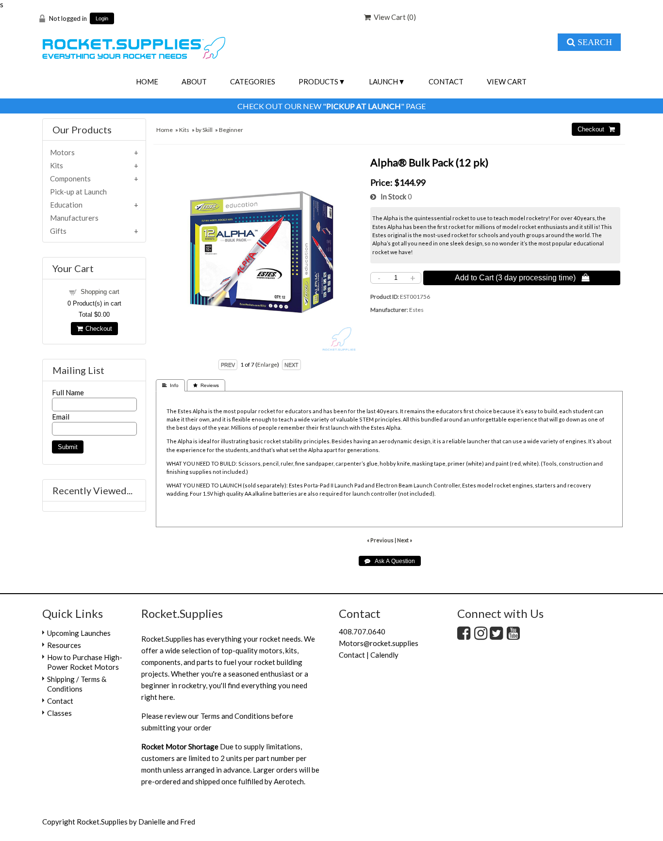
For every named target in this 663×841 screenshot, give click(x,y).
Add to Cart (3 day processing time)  (522, 277)
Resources (64, 645)
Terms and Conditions (235, 716)
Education (66, 204)
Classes (59, 713)
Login (102, 18)
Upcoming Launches (79, 633)
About (194, 81)
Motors (62, 152)
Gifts (58, 230)
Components (70, 178)
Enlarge (267, 364)
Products (318, 81)
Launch (383, 81)
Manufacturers (74, 217)
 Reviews (206, 385)
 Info (170, 385)
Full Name (68, 392)
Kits (184, 129)
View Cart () (393, 17)
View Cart (507, 81)
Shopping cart (100, 291)
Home (147, 81)
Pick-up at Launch (78, 191)
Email (60, 416)
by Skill (204, 129)
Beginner (231, 129)
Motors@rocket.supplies (378, 643)
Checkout (97, 328)
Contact (446, 81)
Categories (252, 81)
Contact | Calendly (368, 654)
